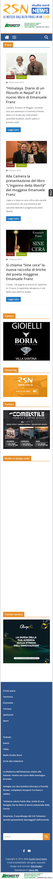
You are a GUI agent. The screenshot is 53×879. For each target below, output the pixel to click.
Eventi (6, 743)
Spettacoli (8, 714)
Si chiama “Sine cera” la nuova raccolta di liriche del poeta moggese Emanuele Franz (26, 272)
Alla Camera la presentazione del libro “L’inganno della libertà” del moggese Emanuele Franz (26, 185)
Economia (8, 702)
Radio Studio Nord (12, 755)
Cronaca (7, 708)
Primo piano (9, 690)
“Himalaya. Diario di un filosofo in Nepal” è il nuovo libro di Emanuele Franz (26, 95)
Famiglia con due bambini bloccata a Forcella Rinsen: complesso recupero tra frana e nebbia (25, 790)
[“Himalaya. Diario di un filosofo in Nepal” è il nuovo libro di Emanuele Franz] (26, 64)
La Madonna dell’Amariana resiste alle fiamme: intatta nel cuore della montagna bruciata (24, 775)
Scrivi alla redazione (13, 761)
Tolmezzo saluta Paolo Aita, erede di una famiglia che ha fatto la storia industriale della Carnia (26, 805)
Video (6, 749)
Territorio (8, 696)
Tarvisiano (21, 77)
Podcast (7, 737)
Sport (6, 720)
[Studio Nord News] (7, 37)
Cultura (10, 77)
